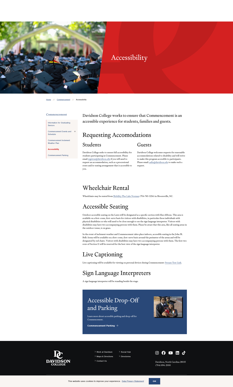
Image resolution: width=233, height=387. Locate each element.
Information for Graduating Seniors (59, 124)
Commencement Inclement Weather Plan (59, 141)
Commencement (63, 99)
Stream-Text (170, 262)
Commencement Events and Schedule (59, 132)
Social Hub (126, 352)
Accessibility (53, 149)
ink (179, 262)
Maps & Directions (105, 356)
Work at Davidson (104, 352)
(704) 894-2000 (163, 365)
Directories (126, 356)
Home (48, 99)
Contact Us (102, 361)
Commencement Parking (58, 155)
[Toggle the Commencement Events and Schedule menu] (75, 131)
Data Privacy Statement (133, 381)
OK (154, 381)
